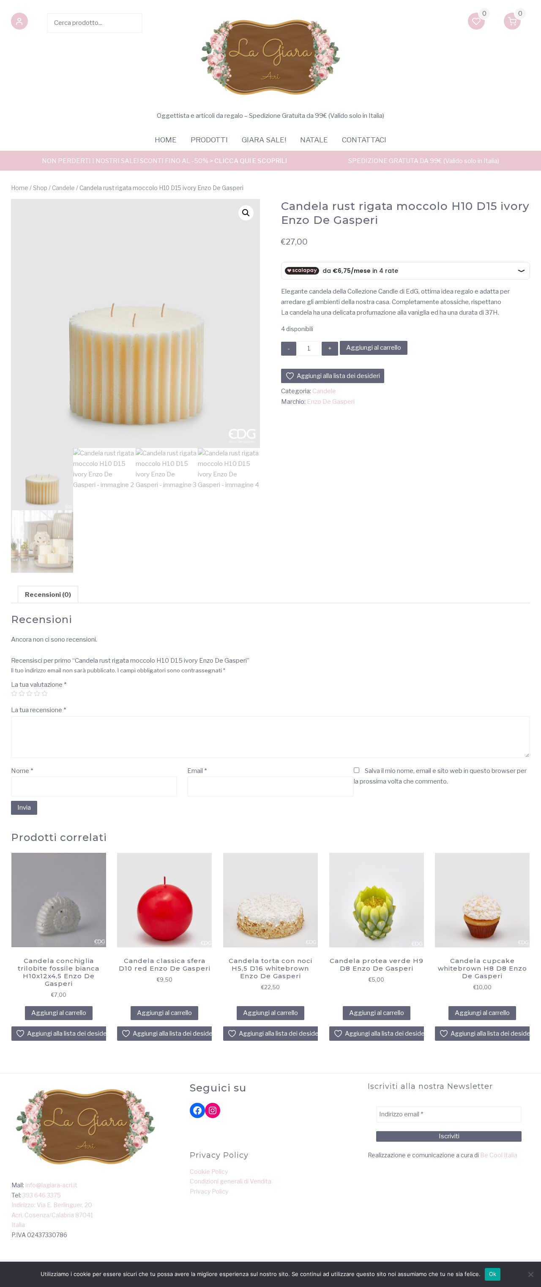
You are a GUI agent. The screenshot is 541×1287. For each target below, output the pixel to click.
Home (166, 140)
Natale (314, 140)
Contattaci (364, 140)
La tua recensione (38, 710)
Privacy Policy (209, 1191)
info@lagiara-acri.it (51, 1185)
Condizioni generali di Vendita (230, 1181)
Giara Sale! (264, 140)
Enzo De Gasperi (331, 401)
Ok (493, 1274)
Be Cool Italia (498, 1155)
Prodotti (209, 140)
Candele (63, 188)
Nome (22, 771)
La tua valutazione (38, 684)
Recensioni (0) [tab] (48, 595)
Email (197, 771)
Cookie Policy (209, 1171)
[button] (19, 23)
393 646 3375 (41, 1195)
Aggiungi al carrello (373, 347)
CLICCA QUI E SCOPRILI (250, 161)
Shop (40, 188)
